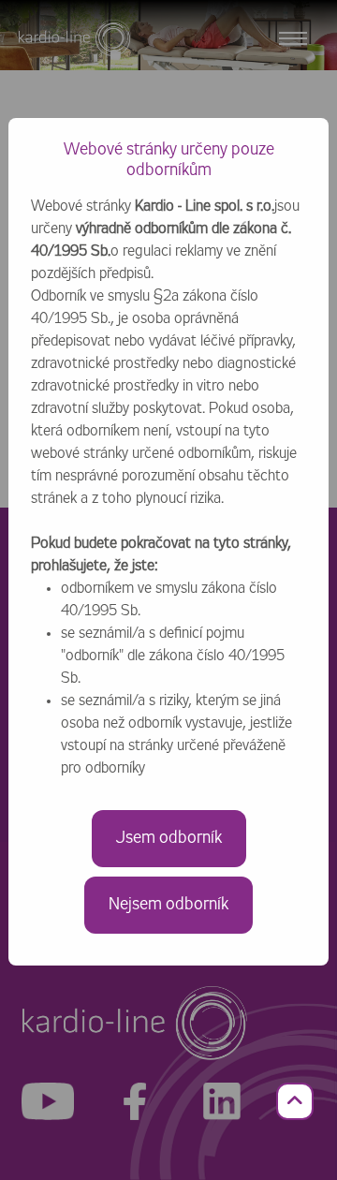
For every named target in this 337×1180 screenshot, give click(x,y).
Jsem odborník (169, 838)
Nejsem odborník (168, 904)
